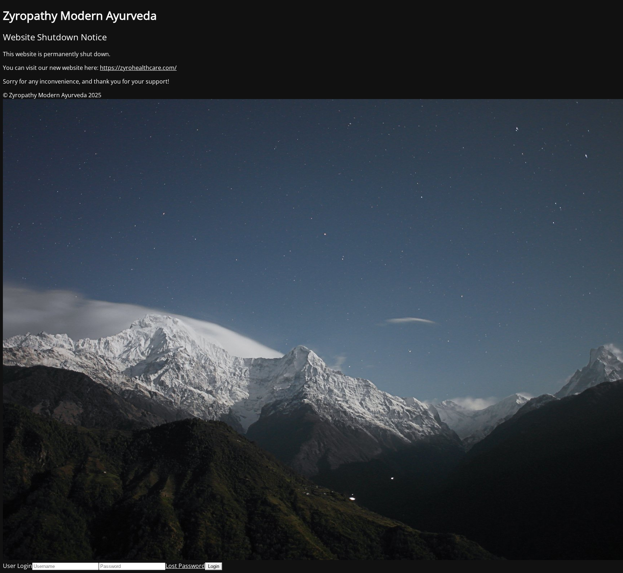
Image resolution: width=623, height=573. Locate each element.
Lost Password (185, 566)
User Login (17, 566)
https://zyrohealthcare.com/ (138, 68)
